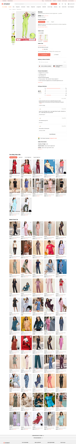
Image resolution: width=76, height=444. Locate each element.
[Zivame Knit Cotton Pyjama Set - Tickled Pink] (26, 228)
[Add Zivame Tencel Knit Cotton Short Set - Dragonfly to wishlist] (19, 318)
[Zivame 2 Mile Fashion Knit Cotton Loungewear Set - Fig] (61, 362)
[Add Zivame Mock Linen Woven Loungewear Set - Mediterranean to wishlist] (42, 394)
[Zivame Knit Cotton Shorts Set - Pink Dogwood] (49, 186)
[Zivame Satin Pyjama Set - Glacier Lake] (49, 266)
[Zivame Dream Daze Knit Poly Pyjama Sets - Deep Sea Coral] (61, 166)
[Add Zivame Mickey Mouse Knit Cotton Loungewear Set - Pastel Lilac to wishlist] (30, 413)
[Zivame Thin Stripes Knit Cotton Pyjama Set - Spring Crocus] (61, 343)
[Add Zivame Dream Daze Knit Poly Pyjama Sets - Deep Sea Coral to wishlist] (65, 160)
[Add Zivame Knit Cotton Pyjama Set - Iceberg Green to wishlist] (30, 260)
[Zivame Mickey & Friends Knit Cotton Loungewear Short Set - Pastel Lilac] (61, 247)
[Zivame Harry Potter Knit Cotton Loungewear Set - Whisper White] (26, 247)
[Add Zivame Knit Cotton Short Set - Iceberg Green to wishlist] (19, 356)
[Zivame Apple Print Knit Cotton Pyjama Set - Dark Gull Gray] (38, 247)
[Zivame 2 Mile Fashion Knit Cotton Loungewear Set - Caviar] (14, 228)
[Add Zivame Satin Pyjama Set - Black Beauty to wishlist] (65, 222)
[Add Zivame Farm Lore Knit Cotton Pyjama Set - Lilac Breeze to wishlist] (19, 413)
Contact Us (54, 0)
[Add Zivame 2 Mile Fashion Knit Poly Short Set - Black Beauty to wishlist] (19, 180)
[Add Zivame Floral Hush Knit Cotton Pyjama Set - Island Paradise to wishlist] (19, 199)
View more (40, 82)
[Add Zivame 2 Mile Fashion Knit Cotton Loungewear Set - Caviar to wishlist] (19, 222)
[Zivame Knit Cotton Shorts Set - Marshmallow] (38, 186)
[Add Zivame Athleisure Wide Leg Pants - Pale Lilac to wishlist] (54, 279)
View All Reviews (52, 134)
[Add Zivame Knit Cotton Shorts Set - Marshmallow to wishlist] (42, 180)
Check (64, 62)
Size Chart (46, 49)
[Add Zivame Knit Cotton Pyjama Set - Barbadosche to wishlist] (65, 432)
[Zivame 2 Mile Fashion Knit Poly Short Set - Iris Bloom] (26, 186)
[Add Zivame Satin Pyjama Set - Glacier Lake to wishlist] (54, 260)
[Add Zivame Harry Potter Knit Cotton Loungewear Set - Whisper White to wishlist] (30, 241)
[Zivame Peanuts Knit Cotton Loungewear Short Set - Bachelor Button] (49, 400)
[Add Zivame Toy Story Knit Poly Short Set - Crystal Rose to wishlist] (19, 432)
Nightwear (14, 9)
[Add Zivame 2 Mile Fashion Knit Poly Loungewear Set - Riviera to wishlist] (42, 299)
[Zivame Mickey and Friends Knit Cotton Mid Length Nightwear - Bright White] (26, 305)
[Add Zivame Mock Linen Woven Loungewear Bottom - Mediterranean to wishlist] (42, 356)
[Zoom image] (26, 26)
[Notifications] (59, 4)
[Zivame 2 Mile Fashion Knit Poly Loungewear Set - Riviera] (38, 305)
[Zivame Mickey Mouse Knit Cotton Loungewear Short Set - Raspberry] (49, 247)
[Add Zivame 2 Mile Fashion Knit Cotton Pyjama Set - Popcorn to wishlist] (54, 160)
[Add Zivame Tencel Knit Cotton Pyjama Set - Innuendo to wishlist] (54, 432)
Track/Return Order (48, 0)
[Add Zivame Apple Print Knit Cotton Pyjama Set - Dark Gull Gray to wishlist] (42, 241)
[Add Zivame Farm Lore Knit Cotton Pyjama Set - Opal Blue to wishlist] (54, 222)
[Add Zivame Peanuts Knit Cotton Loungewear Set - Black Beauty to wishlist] (19, 279)
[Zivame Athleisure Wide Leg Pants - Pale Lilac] (49, 285)
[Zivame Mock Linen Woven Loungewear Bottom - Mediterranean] (38, 362)
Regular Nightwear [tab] (37, 157)
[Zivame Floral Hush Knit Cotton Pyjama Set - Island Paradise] (14, 205)
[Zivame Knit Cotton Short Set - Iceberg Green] (14, 362)
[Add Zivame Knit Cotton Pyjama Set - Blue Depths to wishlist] (42, 260)
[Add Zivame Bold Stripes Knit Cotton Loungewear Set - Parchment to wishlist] (54, 413)
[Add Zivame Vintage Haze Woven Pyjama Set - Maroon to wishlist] (42, 160)
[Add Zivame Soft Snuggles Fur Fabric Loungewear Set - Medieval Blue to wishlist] (30, 375)
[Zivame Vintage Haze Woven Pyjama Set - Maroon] (38, 166)
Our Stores (59, 0)
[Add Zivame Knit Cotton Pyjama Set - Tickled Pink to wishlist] (30, 222)
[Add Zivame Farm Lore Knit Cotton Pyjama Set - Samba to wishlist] (65, 279)
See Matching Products (42, 27)
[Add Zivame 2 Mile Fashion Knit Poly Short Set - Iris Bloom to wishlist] (30, 180)
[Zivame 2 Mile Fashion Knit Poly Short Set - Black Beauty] (14, 186)
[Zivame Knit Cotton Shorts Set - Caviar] (61, 186)
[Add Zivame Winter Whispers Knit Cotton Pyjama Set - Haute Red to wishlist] (19, 160)
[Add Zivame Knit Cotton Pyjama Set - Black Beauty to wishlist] (19, 241)
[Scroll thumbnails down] (13, 44)
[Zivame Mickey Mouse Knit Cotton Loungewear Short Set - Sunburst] (26, 324)
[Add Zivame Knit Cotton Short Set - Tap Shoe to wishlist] (19, 299)
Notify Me (45, 54)
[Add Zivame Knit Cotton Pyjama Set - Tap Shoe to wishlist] (65, 375)
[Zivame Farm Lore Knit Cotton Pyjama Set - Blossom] (38, 228)
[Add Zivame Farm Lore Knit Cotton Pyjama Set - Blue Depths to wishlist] (65, 318)
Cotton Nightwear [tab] (28, 157)
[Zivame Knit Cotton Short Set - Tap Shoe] (14, 305)
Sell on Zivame (64, 0)
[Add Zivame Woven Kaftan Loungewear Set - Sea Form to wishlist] (19, 394)
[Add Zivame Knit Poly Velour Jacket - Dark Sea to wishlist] (42, 318)
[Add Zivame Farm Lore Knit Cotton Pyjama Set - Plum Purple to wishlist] (54, 299)
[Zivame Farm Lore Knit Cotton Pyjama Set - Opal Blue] (49, 228)
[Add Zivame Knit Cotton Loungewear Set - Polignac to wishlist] (54, 318)
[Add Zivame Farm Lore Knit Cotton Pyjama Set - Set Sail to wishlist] (42, 375)
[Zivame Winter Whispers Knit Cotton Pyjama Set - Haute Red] (14, 166)
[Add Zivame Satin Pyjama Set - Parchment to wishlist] (30, 394)
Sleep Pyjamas (19, 9)
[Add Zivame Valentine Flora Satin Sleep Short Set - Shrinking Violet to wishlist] (65, 413)
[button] (45, 3)
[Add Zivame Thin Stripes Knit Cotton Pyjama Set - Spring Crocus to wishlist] (65, 337)
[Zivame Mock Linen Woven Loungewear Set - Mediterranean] (38, 400)
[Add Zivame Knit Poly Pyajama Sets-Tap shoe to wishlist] (30, 199)
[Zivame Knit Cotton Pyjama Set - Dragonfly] (26, 285)
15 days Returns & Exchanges (59, 66)
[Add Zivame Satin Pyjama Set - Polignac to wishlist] (42, 279)
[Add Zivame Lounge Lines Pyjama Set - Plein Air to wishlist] (19, 375)
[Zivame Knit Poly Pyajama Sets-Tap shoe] (26, 205)
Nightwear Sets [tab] (41, 21)
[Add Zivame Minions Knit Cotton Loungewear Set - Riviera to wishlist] (65, 260)
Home (10, 9)
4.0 (18, 39)
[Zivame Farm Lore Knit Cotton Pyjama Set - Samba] (61, 285)
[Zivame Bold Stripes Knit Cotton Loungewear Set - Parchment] (49, 419)
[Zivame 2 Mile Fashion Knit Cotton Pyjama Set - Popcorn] (49, 166)
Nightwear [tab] (20, 157)
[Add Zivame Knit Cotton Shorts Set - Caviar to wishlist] (65, 180)
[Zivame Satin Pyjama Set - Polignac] (38, 285)
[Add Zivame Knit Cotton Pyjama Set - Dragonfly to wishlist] (30, 279)
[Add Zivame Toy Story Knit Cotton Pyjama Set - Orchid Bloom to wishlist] (30, 432)
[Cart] (65, 4)
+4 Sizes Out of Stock (42, 45)
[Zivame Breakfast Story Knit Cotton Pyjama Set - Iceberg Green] (14, 266)
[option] (13, 16)
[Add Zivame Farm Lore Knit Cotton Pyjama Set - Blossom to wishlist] (42, 222)
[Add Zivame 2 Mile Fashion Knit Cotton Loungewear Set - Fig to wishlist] (65, 356)
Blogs (43, 0)
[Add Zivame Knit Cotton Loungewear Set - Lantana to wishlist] (54, 375)
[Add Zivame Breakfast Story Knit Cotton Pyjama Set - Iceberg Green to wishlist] (19, 260)
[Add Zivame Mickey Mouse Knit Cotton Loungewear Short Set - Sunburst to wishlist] (30, 318)
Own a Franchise (71, 0)
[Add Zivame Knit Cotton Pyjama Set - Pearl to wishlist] (30, 356)
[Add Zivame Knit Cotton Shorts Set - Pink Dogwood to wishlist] (54, 180)
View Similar (33, 39)
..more (40, 103)
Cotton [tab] (48, 21)
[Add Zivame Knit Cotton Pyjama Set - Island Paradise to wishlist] (42, 432)
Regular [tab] (52, 21)
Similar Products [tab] (13, 157)
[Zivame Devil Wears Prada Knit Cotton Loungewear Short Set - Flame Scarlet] (26, 343)
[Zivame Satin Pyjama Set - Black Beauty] (61, 228)
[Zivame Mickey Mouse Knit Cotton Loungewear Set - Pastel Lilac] (26, 419)
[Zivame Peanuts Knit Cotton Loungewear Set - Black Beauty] (14, 285)
